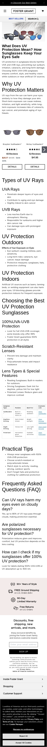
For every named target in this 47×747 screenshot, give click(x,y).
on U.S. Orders (26, 610)
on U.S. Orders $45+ (23, 593)
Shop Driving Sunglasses (42, 421)
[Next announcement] (44, 3)
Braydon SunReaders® (12, 144)
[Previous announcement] (3, 3)
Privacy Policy (33, 719)
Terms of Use (8, 722)
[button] (5, 11)
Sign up (23, 652)
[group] (23, 679)
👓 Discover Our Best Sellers (23, 3)
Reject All (23, 736)
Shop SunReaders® (43, 413)
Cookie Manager (16, 724)
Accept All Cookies (23, 743)
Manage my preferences (23, 729)
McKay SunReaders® (34, 144)
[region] (23, 421)
